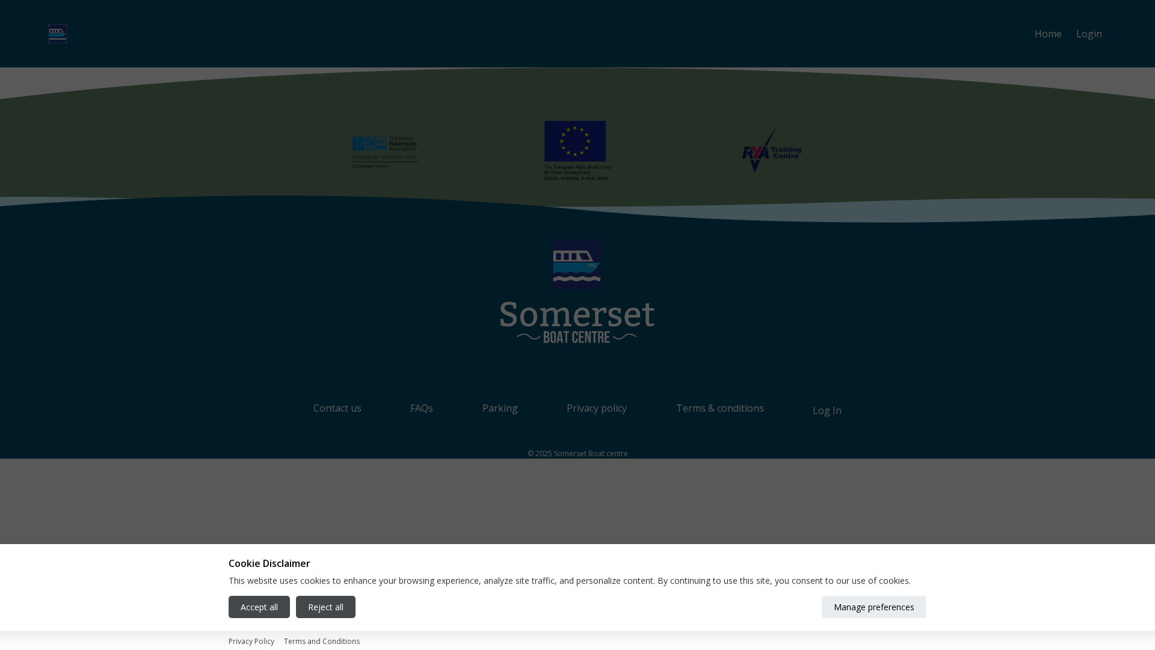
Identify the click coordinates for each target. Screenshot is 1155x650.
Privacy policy (597, 408)
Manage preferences (874, 607)
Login (1089, 33)
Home (1048, 33)
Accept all (259, 607)
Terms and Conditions (322, 641)
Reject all (325, 607)
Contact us (337, 408)
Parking (500, 408)
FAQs (421, 408)
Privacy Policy (251, 641)
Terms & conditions (720, 408)
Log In (827, 410)
